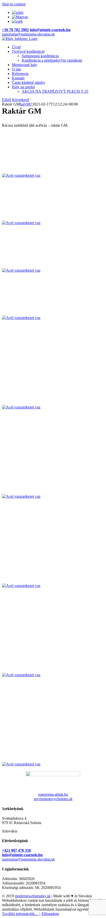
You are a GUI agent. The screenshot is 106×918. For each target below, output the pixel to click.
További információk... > (21, 914)
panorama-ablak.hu (53, 794)
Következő (20, 100)
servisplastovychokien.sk (53, 799)
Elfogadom (50, 914)
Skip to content (13, 4)
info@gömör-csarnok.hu (22, 855)
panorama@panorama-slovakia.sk (28, 34)
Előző (6, 100)
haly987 (26, 104)
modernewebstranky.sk (33, 896)
